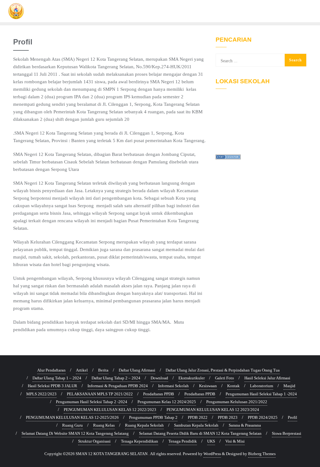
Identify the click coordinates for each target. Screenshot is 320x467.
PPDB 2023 (228, 417)
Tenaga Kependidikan (139, 441)
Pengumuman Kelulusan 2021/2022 (236, 401)
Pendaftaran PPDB (158, 394)
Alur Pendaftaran (51, 370)
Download (159, 378)
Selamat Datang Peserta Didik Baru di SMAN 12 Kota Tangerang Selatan (200, 433)
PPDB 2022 (198, 417)
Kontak (233, 385)
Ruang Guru (72, 425)
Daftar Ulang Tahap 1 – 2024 (56, 378)
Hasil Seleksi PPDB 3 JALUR (52, 385)
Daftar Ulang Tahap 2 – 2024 (116, 378)
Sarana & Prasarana (245, 425)
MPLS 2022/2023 (41, 394)
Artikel (82, 370)
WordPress (212, 453)
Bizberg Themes (262, 453)
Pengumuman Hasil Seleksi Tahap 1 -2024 (261, 394)
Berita (103, 370)
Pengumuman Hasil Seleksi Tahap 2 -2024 (91, 401)
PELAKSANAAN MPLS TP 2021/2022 (100, 394)
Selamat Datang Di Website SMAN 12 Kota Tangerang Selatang (75, 433)
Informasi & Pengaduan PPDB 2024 (118, 385)
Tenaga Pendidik (182, 441)
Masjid (289, 385)
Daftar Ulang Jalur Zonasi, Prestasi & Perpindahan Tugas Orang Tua (223, 370)
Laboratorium (261, 385)
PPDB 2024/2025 (263, 417)
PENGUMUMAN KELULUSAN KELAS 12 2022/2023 (110, 409)
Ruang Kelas (104, 425)
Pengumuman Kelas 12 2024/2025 (167, 401)
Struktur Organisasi (94, 441)
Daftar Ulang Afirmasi (137, 370)
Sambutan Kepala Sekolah (196, 425)
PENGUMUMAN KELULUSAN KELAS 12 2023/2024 (213, 409)
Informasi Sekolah (173, 385)
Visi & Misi (235, 441)
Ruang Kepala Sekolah (144, 425)
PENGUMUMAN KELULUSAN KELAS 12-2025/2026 (72, 417)
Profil (292, 417)
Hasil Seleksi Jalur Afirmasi (267, 378)
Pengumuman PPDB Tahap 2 (153, 417)
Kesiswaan (208, 385)
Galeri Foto (224, 378)
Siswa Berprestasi (286, 433)
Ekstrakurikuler (191, 378)
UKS (211, 441)
